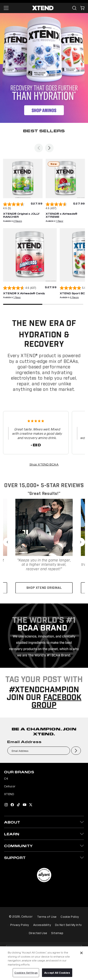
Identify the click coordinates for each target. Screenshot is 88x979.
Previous (7, 542)
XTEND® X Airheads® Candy (24, 293)
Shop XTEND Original (44, 587)
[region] (44, 962)
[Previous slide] (38, 148)
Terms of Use (46, 916)
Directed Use (38, 933)
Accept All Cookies (57, 972)
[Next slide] (49, 148)
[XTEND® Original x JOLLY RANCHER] (23, 178)
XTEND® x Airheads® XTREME (61, 215)
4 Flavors (74, 297)
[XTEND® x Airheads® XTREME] (65, 178)
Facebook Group (56, 701)
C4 (6, 778)
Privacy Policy (19, 925)
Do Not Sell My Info (68, 925)
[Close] (81, 952)
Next (80, 542)
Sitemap (57, 933)
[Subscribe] (76, 751)
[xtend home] (43, 8)
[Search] (74, 8)
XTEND (9, 794)
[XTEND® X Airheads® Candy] (30, 255)
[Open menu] (6, 8)
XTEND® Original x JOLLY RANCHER (21, 215)
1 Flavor (59, 221)
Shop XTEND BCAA (44, 464)
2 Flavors (18, 221)
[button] (82, 8)
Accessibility (42, 925)
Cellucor (9, 786)
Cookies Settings (26, 972)
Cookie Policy (70, 916)
